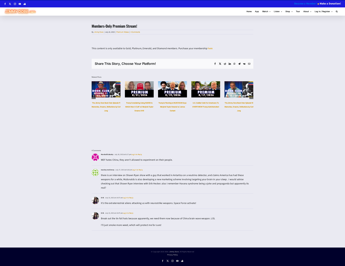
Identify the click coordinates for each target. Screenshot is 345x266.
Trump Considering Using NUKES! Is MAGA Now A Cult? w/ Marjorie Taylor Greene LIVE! (122, 107)
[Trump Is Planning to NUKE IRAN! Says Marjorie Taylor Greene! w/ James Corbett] (155, 83)
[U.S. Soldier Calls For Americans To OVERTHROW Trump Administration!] (188, 83)
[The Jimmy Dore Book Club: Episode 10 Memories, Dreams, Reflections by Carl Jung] (221, 83)
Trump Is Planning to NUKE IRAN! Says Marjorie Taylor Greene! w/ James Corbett (156, 107)
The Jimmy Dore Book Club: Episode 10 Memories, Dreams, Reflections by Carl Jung (222, 107)
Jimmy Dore (98, 32)
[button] (337, 11)
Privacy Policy (172, 255)
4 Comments (135, 32)
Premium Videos (122, 32)
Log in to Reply (136, 154)
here (210, 48)
